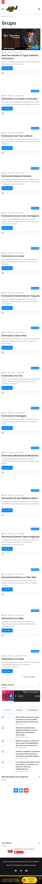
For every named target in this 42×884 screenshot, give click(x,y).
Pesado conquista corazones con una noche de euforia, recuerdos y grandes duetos (28, 753)
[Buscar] (39, 9)
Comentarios (33, 710)
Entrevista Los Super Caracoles (19, 98)
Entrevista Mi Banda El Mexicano (20, 455)
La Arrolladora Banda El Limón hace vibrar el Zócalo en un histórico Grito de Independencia (28, 765)
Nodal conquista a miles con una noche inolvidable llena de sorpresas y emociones (27, 743)
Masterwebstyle (30, 865)
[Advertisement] (21, 35)
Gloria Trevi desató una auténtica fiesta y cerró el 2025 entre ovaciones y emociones (26, 731)
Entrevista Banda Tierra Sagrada (20, 536)
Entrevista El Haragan (14, 415)
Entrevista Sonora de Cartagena (20, 215)
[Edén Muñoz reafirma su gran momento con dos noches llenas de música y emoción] (8, 720)
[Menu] (3, 9)
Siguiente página (29, 677)
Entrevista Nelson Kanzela (16, 176)
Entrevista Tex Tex (12, 375)
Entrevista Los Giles (13, 618)
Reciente (7, 710)
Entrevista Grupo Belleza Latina (20, 498)
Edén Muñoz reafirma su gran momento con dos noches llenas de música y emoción (28, 719)
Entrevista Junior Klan (14, 335)
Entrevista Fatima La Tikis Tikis (19, 577)
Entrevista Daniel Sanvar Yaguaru (21, 295)
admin (5, 96)
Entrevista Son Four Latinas (17, 135)
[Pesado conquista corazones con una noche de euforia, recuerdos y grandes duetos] (8, 754)
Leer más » (7, 68)
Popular (19, 710)
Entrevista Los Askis (13, 256)
